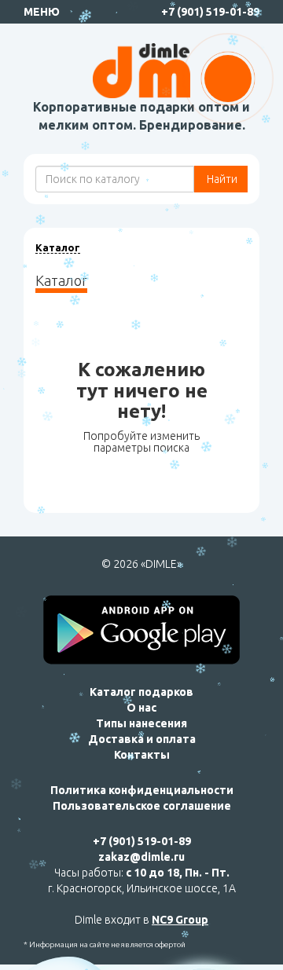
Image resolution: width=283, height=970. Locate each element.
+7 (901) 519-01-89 (210, 11)
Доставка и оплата (142, 739)
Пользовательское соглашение (142, 806)
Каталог (57, 247)
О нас (141, 707)
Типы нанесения (141, 723)
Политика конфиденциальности (141, 790)
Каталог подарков (141, 692)
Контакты (142, 755)
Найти (220, 179)
